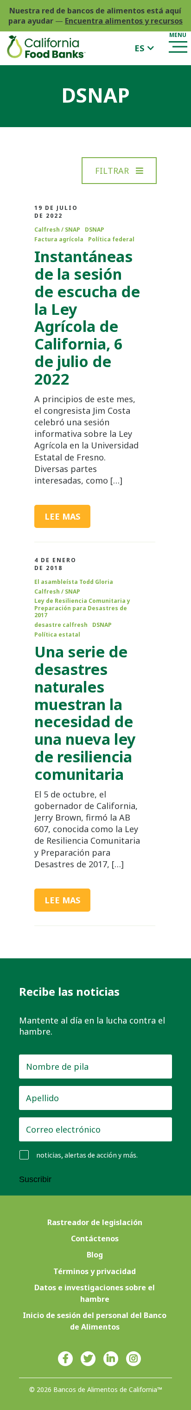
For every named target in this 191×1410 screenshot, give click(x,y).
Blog (95, 1255)
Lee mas (62, 516)
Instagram (133, 1358)
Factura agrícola (58, 239)
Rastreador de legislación (94, 1222)
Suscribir (35, 1179)
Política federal (111, 239)
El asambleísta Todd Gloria (73, 582)
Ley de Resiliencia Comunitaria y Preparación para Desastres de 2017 (82, 608)
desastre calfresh (61, 625)
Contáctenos (95, 1238)
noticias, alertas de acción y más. (87, 1155)
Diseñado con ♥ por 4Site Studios (95, 1398)
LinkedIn (110, 1358)
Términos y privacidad (94, 1271)
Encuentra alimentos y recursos (124, 21)
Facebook (65, 1358)
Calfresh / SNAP (57, 229)
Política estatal (57, 634)
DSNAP (94, 229)
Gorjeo (88, 1358)
